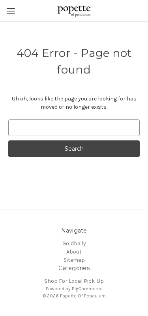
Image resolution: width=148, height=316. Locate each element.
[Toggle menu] (11, 11)
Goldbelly (74, 243)
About (74, 251)
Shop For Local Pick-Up (74, 281)
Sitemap (74, 260)
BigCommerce (87, 288)
